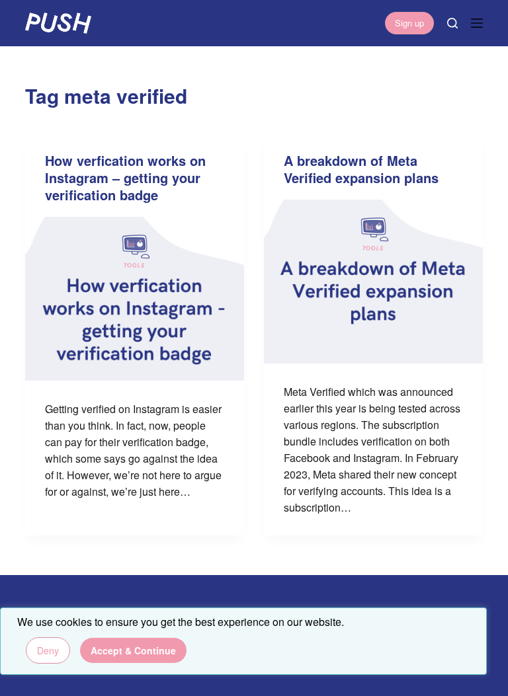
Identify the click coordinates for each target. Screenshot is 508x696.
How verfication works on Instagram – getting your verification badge (125, 177)
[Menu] (477, 23)
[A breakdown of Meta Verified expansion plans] (373, 282)
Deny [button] (48, 650)
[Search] (452, 23)
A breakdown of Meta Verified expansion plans (361, 169)
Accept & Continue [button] (133, 650)
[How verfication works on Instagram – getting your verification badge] (134, 299)
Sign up (409, 23)
